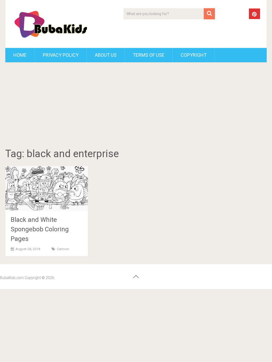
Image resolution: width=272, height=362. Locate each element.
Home (20, 55)
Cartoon (63, 249)
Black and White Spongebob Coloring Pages (40, 229)
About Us (106, 55)
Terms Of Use (148, 55)
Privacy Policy (61, 55)
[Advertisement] (136, 106)
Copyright (194, 55)
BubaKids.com (12, 278)
